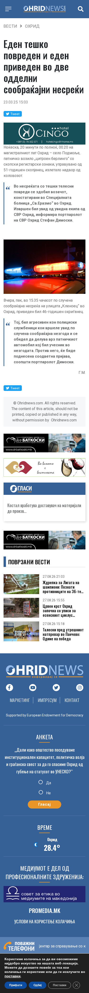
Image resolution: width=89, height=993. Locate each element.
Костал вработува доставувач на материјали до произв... (44, 508)
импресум (47, 700)
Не (48, 793)
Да (48, 782)
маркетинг (20, 700)
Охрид (32, 26)
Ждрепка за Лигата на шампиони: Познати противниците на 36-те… (63, 587)
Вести (10, 26)
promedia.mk (44, 910)
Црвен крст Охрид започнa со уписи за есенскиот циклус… (59, 611)
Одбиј (37, 985)
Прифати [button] (15, 985)
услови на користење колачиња (44, 921)
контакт (72, 700)
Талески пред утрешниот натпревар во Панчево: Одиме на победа (63, 634)
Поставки (59, 985)
